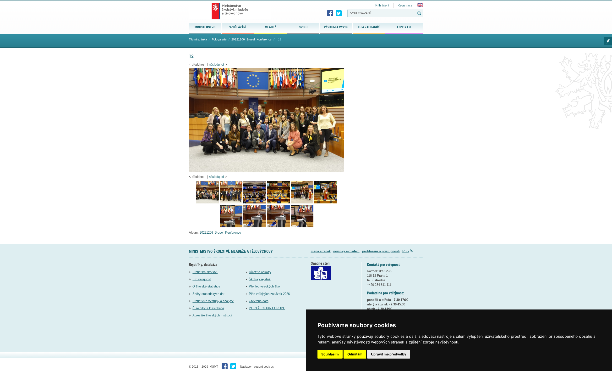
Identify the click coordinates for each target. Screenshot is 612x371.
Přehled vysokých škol (264, 286)
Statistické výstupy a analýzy (213, 301)
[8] (302, 202)
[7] (325, 202)
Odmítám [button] (354, 354)
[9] (279, 202)
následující (216, 64)
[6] (231, 226)
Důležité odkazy (260, 272)
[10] (255, 202)
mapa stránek (321, 251)
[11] (231, 202)
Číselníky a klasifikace (208, 308)
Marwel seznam (608, 41)
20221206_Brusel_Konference (251, 39)
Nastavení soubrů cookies (257, 366)
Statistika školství (205, 272)
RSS (405, 251)
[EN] (420, 6)
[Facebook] (330, 13)
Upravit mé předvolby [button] (388, 354)
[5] (255, 226)
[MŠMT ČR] (230, 11)
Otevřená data (258, 301)
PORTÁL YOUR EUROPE (267, 308)
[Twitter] (339, 13)
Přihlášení (382, 5)
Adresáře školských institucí (212, 315)
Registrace (405, 5)
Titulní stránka (198, 39)
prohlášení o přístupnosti (381, 251)
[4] (302, 226)
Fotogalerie (219, 39)
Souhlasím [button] (330, 354)
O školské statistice (206, 286)
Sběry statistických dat (208, 294)
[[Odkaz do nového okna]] (321, 279)
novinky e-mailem (346, 251)
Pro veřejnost (201, 279)
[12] (266, 171)
